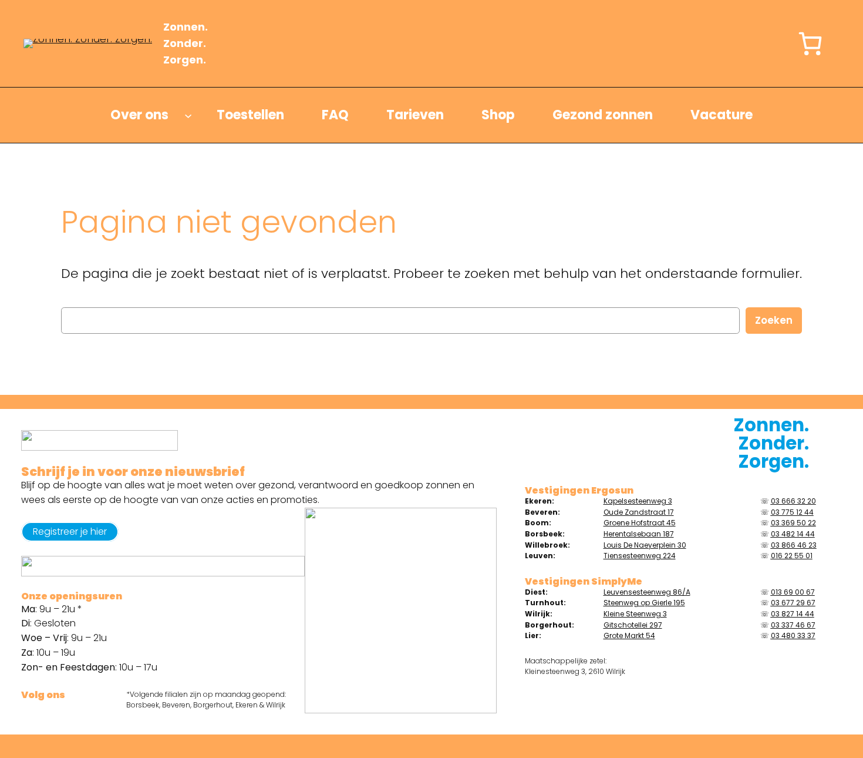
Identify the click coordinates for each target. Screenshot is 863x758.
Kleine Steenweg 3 (635, 614)
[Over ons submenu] (188, 115)
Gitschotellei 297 (633, 625)
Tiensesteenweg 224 (640, 556)
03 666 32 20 (793, 501)
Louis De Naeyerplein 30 (645, 545)
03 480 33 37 (793, 635)
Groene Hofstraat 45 (640, 523)
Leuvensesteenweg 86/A (647, 592)
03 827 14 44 (792, 614)
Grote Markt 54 (629, 635)
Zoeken (774, 320)
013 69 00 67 (793, 592)
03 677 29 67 (793, 603)
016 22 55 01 (792, 556)
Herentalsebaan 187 (639, 534)
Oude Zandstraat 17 (639, 512)
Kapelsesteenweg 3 (638, 501)
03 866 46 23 (794, 545)
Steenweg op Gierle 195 (644, 603)
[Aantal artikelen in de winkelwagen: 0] (810, 43)
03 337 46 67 (793, 625)
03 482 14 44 (793, 534)
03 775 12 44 (792, 512)
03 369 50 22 (793, 523)
